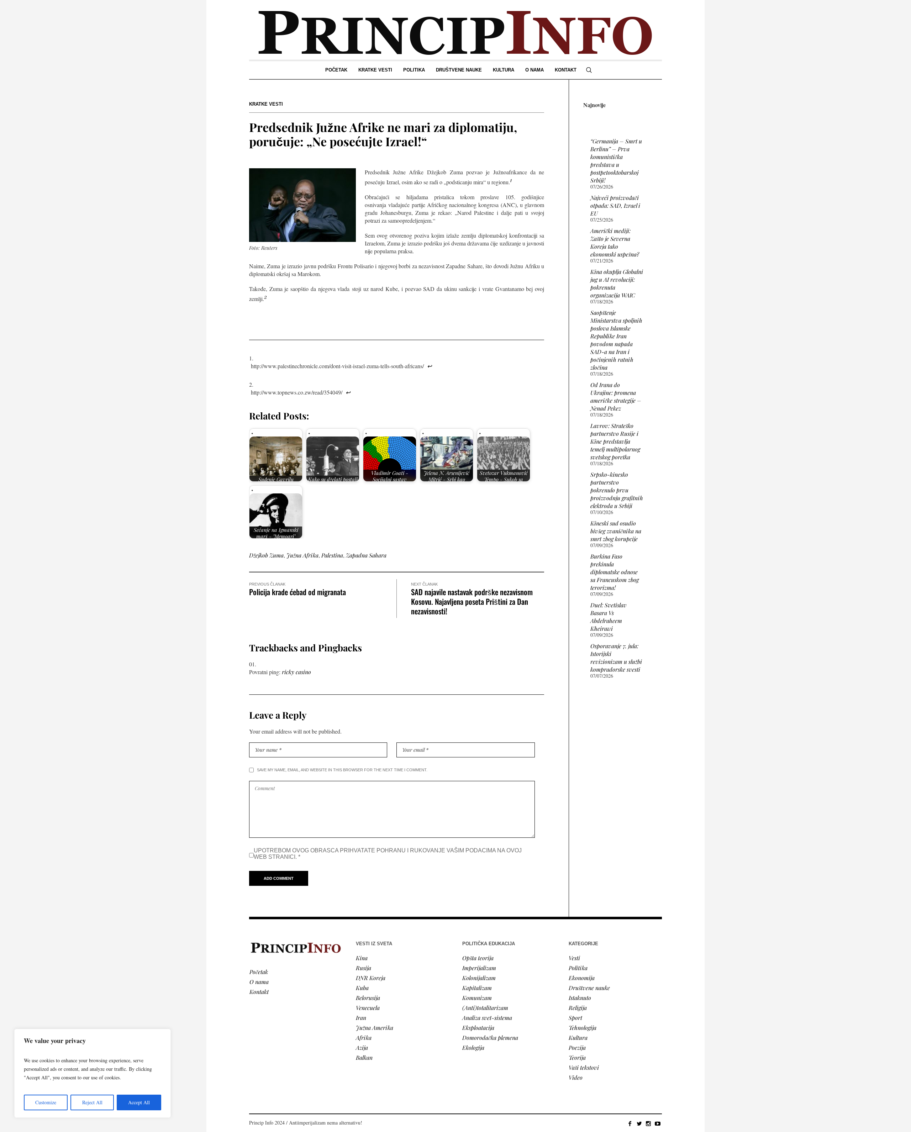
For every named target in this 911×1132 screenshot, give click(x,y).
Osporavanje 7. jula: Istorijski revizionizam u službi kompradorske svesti (616, 657)
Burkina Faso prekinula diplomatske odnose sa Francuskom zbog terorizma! (614, 571)
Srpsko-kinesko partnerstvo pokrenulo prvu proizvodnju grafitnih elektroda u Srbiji (616, 490)
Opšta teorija (478, 958)
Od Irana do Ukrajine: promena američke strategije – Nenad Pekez (615, 396)
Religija (578, 1007)
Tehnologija (582, 1027)
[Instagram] (648, 1123)
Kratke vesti (266, 104)
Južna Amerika (374, 1027)
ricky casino (296, 672)
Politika (578, 968)
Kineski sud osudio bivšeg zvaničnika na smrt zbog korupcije (615, 531)
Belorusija (368, 997)
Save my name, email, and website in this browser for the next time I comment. (342, 770)
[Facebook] (630, 1123)
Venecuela (368, 1007)
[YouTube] (657, 1123)
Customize (45, 1102)
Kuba (362, 987)
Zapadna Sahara (366, 555)
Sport (575, 1017)
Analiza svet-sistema (487, 1017)
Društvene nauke (589, 987)
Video (576, 1077)
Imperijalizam (479, 968)
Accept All (139, 1102)
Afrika (364, 1037)
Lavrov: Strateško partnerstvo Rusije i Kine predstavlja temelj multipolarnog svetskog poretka (615, 441)
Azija (362, 1047)
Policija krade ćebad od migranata (297, 591)
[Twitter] (639, 1123)
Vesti (574, 958)
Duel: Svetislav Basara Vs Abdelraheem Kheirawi (608, 616)
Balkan (364, 1057)
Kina (362, 958)
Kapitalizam (477, 987)
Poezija (577, 1047)
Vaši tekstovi (584, 1067)
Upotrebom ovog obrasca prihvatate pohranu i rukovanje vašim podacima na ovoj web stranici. (388, 853)
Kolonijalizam (479, 978)
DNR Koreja (370, 978)
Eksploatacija (478, 1027)
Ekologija (473, 1047)
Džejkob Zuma (266, 555)
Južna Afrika (302, 555)
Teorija (577, 1057)
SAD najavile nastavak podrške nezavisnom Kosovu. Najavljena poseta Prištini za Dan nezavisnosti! (472, 601)
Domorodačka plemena (490, 1037)
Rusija (363, 968)
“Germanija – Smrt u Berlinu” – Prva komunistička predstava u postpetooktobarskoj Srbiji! (616, 160)
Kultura (578, 1037)
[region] (92, 1073)
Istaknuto (580, 997)
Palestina (332, 555)
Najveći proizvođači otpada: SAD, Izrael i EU (615, 205)
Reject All (92, 1102)
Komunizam (477, 997)
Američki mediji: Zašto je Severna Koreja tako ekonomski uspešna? (614, 242)
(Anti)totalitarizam (485, 1007)
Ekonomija (582, 978)
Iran (361, 1017)
